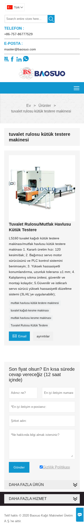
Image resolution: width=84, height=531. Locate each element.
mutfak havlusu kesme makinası (31, 318)
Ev (28, 106)
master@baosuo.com (20, 49)
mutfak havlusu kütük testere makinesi (35, 303)
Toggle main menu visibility (76, 87)
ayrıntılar (43, 336)
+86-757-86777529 (18, 34)
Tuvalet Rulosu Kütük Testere (29, 325)
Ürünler (44, 106)
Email (19, 335)
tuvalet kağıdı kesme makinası (30, 310)
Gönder (19, 467)
